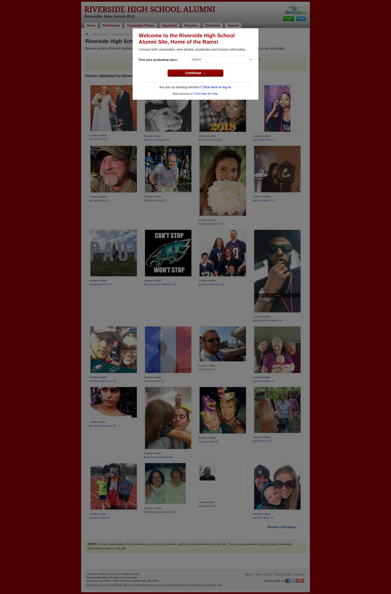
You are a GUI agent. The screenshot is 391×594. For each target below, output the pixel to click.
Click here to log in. (217, 87)
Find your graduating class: (158, 59)
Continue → (195, 73)
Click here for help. (206, 93)
